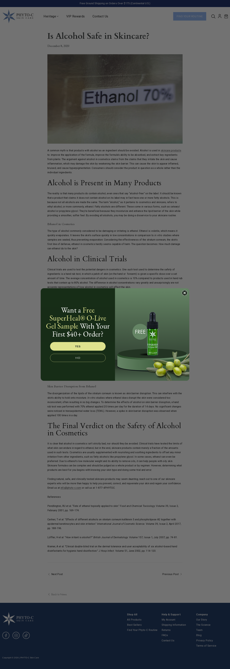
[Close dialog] (184, 293)
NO (77, 358)
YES (78, 346)
